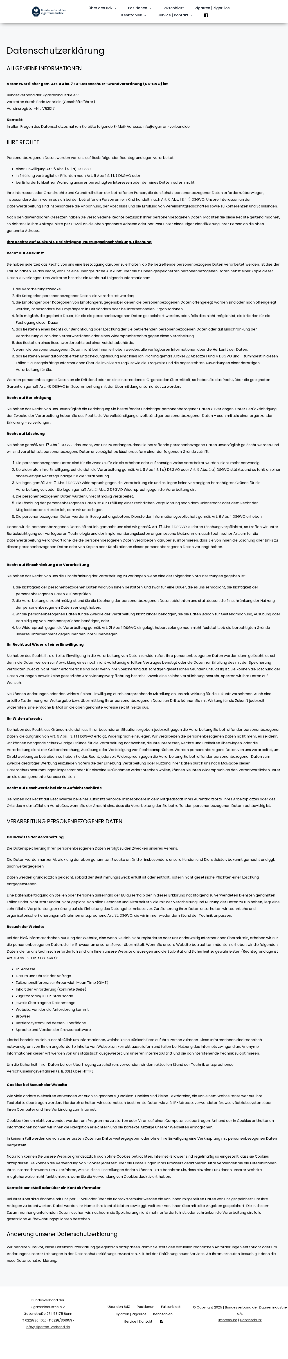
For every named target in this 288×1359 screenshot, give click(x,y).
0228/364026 (36, 1320)
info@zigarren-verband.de (166, 126)
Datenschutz (251, 1319)
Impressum (227, 1319)
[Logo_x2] (48, 8)
